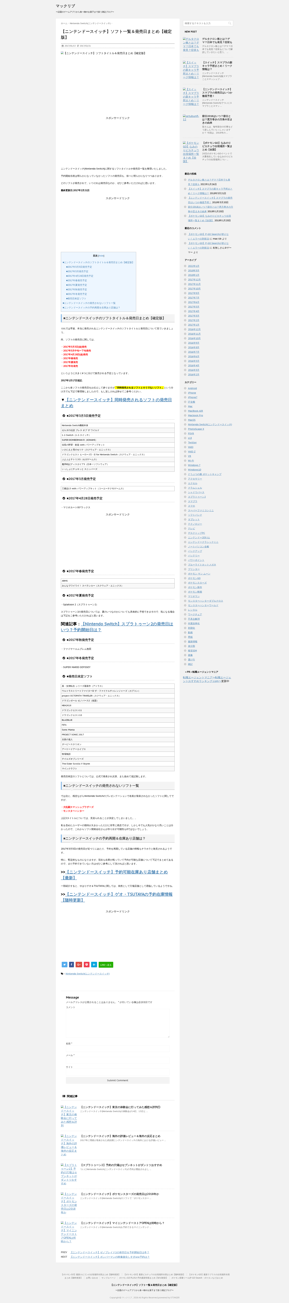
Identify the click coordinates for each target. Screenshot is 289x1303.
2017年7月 (193, 297)
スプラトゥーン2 (197, 496)
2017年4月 (193, 311)
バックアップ (195, 551)
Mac (190, 406)
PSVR (191, 433)
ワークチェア (195, 614)
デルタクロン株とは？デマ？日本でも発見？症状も (217, 40)
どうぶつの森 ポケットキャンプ (204, 474)
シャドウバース (196, 492)
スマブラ (192, 501)
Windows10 (194, 469)
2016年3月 (193, 370)
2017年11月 (194, 284)
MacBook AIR (195, 410)
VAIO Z (192, 451)
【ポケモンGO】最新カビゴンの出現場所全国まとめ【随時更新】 (90, 1274)
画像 (190, 655)
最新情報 (192, 641)
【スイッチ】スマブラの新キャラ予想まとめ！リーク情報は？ (217, 66)
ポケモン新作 (195, 587)
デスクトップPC (196, 532)
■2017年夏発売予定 (76, 284)
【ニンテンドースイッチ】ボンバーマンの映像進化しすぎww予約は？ (110, 1256)
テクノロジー (195, 523)
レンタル (192, 609)
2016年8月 (193, 347)
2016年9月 (193, 342)
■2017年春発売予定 (76, 280)
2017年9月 (193, 293)
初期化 (191, 627)
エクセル (192, 483)
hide (101, 255)
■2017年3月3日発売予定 (79, 266)
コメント (70, 1007)
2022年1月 (193, 266)
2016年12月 (194, 329)
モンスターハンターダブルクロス (205, 600)
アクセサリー (195, 478)
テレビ (191, 528)
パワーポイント (196, 560)
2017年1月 (193, 324)
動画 (190, 632)
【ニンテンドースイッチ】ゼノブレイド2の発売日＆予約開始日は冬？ (109, 1252)
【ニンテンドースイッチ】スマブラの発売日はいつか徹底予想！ (217, 92)
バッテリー (194, 555)
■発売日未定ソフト (76, 298)
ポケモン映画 (195, 591)
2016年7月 (193, 351)
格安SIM (192, 650)
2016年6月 (193, 356)
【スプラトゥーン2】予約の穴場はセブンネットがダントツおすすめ (121, 1165)
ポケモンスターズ (197, 582)
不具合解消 (194, 618)
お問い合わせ (92, 1278)
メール (70, 1055)
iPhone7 (192, 397)
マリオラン (194, 596)
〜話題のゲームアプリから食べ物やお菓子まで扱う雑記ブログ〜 (144, 1290)
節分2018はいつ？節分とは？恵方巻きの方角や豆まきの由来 (217, 119)
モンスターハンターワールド (203, 605)
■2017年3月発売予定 (77, 271)
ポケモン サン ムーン (199, 573)
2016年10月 (194, 338)
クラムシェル (195, 487)
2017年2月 (193, 320)
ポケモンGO (194, 578)
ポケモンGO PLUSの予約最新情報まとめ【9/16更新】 (143, 1278)
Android (192, 388)
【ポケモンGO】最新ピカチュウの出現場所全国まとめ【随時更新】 (154, 1274)
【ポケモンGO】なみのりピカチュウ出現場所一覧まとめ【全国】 (217, 146)
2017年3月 (193, 315)
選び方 (191, 659)
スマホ (191, 505)
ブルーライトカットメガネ (202, 564)
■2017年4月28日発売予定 (79, 275)
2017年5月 (193, 306)
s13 (190, 438)
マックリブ (65, 6)
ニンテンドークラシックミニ (203, 542)
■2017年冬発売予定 (76, 293)
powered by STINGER (168, 1297)
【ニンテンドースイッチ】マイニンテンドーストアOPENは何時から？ (122, 1223)
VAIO (190, 447)
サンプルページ (109, 1278)
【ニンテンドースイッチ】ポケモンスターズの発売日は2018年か (119, 1194)
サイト (69, 1066)
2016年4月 (193, 365)
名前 (69, 1043)
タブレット (194, 519)
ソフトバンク (195, 514)
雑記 (190, 664)
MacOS (192, 419)
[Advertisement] (118, 143)
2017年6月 (193, 302)
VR (189, 456)
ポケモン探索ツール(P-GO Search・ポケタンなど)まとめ (197, 1278)
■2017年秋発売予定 (76, 289)
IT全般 (191, 401)
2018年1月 (193, 275)
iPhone (192, 392)
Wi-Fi (191, 460)
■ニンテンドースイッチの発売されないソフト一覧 (89, 303)
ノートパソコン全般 (198, 546)
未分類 (191, 646)
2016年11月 (194, 333)
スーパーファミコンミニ (201, 510)
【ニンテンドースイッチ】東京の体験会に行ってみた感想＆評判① (120, 1107)
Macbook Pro (195, 415)
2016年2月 (193, 374)
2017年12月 (194, 279)
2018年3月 (193, 270)
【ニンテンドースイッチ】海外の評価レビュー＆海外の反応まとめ (120, 1136)
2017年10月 (194, 288)
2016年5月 (193, 360)
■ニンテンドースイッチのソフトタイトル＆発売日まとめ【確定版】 (98, 262)
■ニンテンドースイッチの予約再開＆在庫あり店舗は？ (91, 307)
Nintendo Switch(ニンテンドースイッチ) (88, 973)
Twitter (192, 442)
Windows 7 (194, 465)
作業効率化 (194, 623)
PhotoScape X (196, 428)
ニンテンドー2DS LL (199, 537)
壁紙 (190, 637)
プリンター (194, 569)
